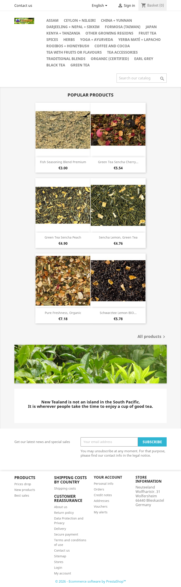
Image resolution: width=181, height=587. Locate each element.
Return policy (64, 512)
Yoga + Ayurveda (96, 39)
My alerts (100, 512)
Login (58, 567)
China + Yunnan (116, 20)
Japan (151, 26)
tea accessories (122, 52)
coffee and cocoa (112, 46)
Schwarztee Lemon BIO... (118, 313)
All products (152, 336)
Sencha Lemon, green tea (118, 237)
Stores (58, 562)
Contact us (23, 5)
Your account (108, 477)
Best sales (21, 495)
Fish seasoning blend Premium (63, 162)
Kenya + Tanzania (63, 33)
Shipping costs (65, 488)
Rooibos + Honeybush (67, 46)
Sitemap (60, 556)
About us (60, 507)
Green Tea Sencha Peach (63, 237)
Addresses (101, 501)
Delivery (60, 529)
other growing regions (109, 33)
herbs (69, 39)
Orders (99, 489)
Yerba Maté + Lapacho (139, 39)
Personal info (103, 483)
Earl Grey (143, 58)
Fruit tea (147, 33)
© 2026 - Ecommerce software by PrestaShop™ (90, 581)
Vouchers (100, 506)
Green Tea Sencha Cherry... (118, 162)
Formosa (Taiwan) (122, 26)
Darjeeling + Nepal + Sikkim (73, 26)
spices (52, 39)
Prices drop (22, 484)
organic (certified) (110, 58)
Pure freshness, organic (63, 313)
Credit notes (103, 495)
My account (62, 573)
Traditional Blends (65, 58)
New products (24, 490)
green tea (80, 65)
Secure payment (66, 534)
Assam (52, 20)
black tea (55, 65)
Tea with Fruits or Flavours (74, 52)
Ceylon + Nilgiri (80, 20)
